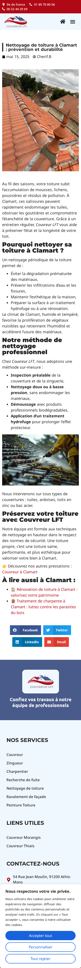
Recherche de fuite (23, 779)
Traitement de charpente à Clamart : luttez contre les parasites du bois (43, 606)
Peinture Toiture (20, 805)
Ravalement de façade (26, 796)
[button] (73, 22)
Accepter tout (40, 935)
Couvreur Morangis (23, 837)
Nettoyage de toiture (25, 788)
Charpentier (17, 771)
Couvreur (14, 754)
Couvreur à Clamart (20, 571)
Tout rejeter (40, 958)
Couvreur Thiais (20, 845)
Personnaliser (40, 946)
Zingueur (14, 763)
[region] (40, 926)
